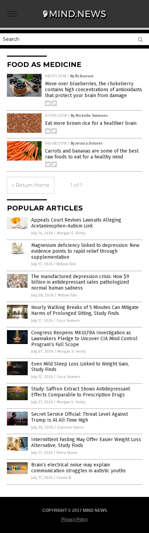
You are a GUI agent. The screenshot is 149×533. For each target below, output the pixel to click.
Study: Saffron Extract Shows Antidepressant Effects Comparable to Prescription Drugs (80, 392)
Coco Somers (68, 320)
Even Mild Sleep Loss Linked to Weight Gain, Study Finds (80, 367)
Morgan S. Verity (71, 233)
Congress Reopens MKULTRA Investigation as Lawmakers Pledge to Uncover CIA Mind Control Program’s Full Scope (84, 338)
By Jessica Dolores (87, 143)
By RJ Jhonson (82, 76)
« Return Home (31, 185)
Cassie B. (64, 477)
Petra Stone (66, 452)
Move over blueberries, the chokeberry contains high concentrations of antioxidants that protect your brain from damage (93, 89)
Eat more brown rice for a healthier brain (91, 123)
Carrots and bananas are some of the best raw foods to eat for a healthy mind (92, 154)
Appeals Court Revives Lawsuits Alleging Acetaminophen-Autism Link (76, 223)
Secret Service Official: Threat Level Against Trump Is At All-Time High (79, 417)
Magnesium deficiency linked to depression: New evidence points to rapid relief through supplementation (85, 251)
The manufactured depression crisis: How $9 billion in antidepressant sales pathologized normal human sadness (80, 282)
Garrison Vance (70, 427)
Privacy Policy (74, 519)
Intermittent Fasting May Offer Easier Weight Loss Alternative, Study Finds (86, 442)
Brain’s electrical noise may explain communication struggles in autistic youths (78, 468)
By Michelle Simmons (89, 115)
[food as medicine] (74, 20)
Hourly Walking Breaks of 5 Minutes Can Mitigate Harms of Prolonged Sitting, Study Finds (85, 310)
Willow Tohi (66, 264)
